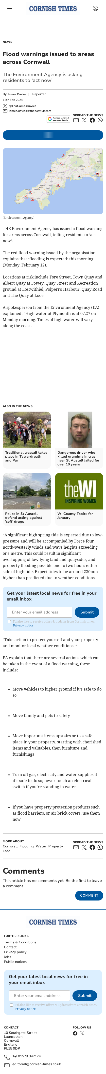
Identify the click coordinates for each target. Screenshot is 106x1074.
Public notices (15, 961)
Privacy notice (23, 625)
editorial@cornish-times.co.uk (36, 1064)
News (7, 42)
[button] (10, 8)
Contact (10, 947)
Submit (87, 612)
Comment (89, 895)
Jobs (7, 957)
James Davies (17, 94)
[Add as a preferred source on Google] (58, 119)
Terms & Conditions (20, 942)
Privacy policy (15, 952)
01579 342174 (29, 1056)
